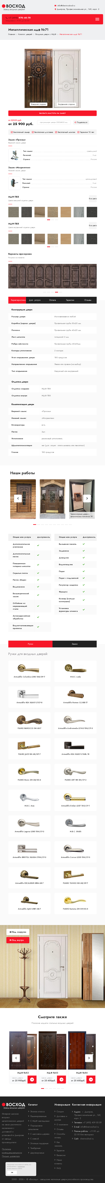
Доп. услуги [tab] (34, 300)
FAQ (59, 1168)
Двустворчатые (37, 1152)
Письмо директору (11, 1156)
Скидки (60, 1111)
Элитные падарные (39, 1143)
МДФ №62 (23, 1073)
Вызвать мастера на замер (52, 113)
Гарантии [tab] (70, 300)
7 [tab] (58, 524)
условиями (21, 1166)
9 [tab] (66, 524)
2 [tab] (52, 219)
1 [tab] (48, 219)
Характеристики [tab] (18, 300)
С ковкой (34, 1138)
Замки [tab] (75, 643)
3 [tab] (56, 219)
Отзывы (60, 1129)
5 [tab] (50, 524)
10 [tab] (70, 524)
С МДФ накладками (40, 1121)
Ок (12, 1172)
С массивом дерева (39, 1134)
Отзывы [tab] (87, 300)
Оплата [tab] (52, 300)
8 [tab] (62, 524)
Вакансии (61, 1155)
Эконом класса (37, 1111)
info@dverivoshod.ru (66, 5)
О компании (62, 1124)
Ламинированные (38, 1116)
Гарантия (60, 1150)
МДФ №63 (52, 1073)
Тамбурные (35, 1148)
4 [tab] (46, 524)
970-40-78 (19, 18)
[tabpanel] (13, 212)
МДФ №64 (82, 1073)
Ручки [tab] (30, 643)
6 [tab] (54, 524)
